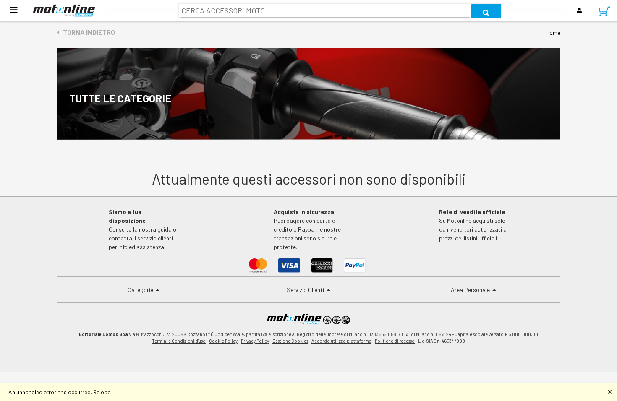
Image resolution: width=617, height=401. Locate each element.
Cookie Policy (223, 341)
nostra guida (155, 229)
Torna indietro (87, 32)
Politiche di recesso (395, 341)
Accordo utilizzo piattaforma (341, 341)
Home (553, 32)
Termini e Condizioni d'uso (179, 341)
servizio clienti (155, 238)
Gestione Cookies (290, 341)
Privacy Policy (255, 341)
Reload (102, 392)
